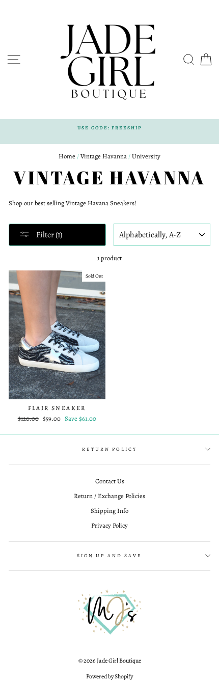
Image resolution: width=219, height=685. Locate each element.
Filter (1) (48, 234)
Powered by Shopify (109, 676)
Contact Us (109, 481)
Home (67, 156)
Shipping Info (109, 510)
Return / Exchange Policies (109, 495)
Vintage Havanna (103, 156)
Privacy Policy (109, 525)
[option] (109, 127)
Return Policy (109, 449)
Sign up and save (109, 555)
